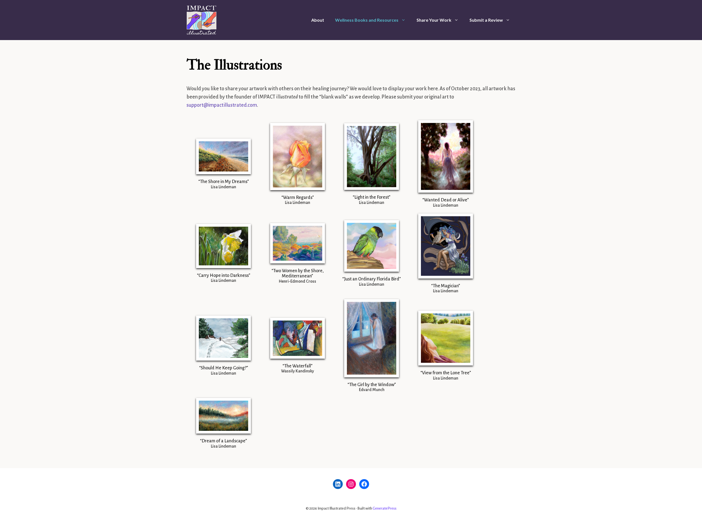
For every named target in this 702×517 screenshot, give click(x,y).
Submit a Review (486, 20)
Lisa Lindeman (223, 187)
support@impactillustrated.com (221, 105)
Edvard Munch (371, 389)
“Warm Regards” (297, 197)
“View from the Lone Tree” (445, 372)
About (317, 20)
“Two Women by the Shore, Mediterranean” (297, 273)
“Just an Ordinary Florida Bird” (371, 279)
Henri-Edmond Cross (297, 281)
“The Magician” (445, 285)
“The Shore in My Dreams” (223, 181)
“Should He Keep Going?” (223, 368)
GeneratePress (385, 508)
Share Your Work (434, 20)
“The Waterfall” (297, 366)
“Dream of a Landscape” (223, 441)
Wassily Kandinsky (297, 371)
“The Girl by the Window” (371, 384)
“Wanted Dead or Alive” (445, 200)
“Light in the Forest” (371, 197)
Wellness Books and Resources (366, 20)
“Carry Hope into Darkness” (223, 275)
